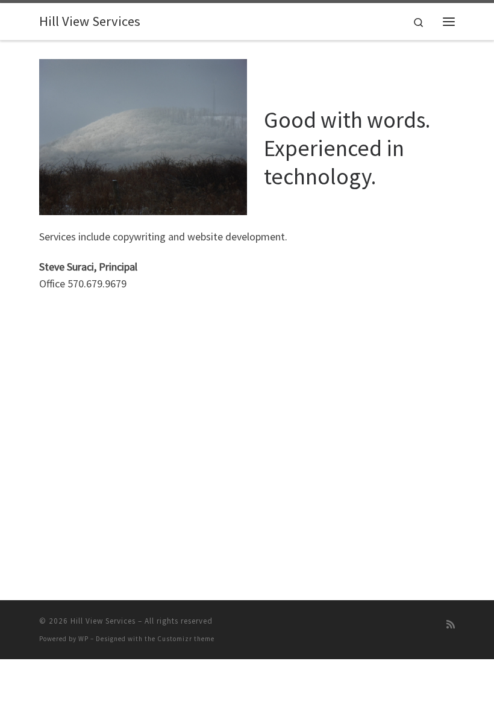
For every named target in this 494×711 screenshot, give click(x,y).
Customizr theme (185, 638)
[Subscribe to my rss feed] (450, 624)
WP (83, 638)
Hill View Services (103, 621)
